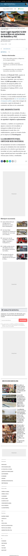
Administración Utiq (6, 530)
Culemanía (4, 496)
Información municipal (7, 480)
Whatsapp (3, 550)
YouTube (3, 548)
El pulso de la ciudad (6, 469)
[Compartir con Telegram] (10, 161)
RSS (2, 521)
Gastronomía (4, 473)
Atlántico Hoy (5, 500)
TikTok (3, 545)
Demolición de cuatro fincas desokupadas (13, 1)
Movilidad (3, 464)
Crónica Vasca (5, 493)
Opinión (3, 478)
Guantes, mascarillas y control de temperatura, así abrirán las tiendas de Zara (13, 64)
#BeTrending (4, 483)
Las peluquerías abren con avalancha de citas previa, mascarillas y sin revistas (13, 70)
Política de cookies (6, 527)
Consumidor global (6, 503)
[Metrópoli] (14, 4)
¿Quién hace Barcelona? (7, 471)
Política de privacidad (6, 525)
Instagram (4, 543)
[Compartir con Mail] (13, 161)
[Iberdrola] (21, 9)
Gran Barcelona (6, 48)
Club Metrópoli (5, 507)
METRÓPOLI (4, 52)
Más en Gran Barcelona (10, 381)
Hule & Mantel (5, 505)
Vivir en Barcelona (6, 466)
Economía (3, 476)
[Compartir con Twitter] (4, 161)
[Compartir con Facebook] (2, 161)
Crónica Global (5, 491)
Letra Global (4, 498)
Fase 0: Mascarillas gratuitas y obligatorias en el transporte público (13, 59)
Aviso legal (4, 523)
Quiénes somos (5, 516)
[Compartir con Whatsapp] (7, 161)
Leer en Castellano (4, 6)
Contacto (3, 518)
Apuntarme (23, 320)
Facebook (3, 541)
